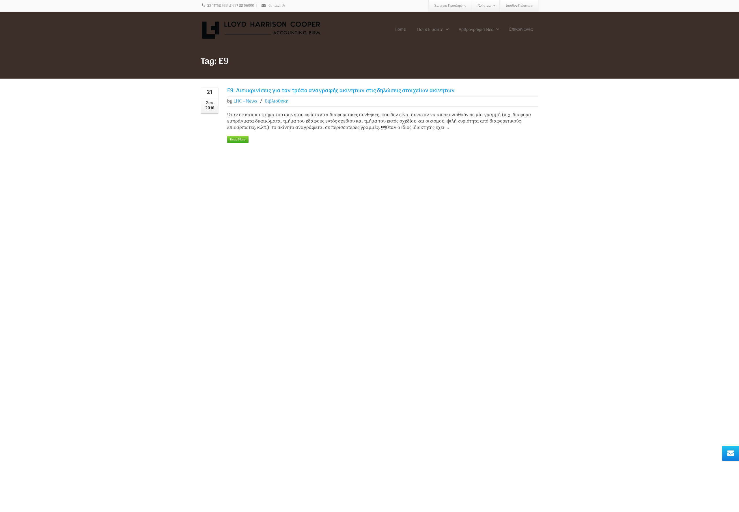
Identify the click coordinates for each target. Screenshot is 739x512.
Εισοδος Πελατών (518, 6)
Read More (238, 139)
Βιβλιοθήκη (276, 101)
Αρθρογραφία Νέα (476, 29)
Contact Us (276, 6)
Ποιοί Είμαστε (430, 29)
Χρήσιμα (484, 6)
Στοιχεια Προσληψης (450, 6)
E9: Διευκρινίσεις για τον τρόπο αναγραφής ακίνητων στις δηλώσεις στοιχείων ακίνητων (341, 90)
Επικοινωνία (521, 29)
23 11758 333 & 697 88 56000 (230, 6)
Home (400, 29)
